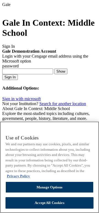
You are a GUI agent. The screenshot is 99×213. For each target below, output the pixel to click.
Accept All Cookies (49, 203)
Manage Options (50, 187)
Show (60, 71)
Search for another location (62, 103)
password (10, 66)
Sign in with (21, 98)
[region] (49, 167)
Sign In (10, 77)
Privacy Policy (18, 176)
